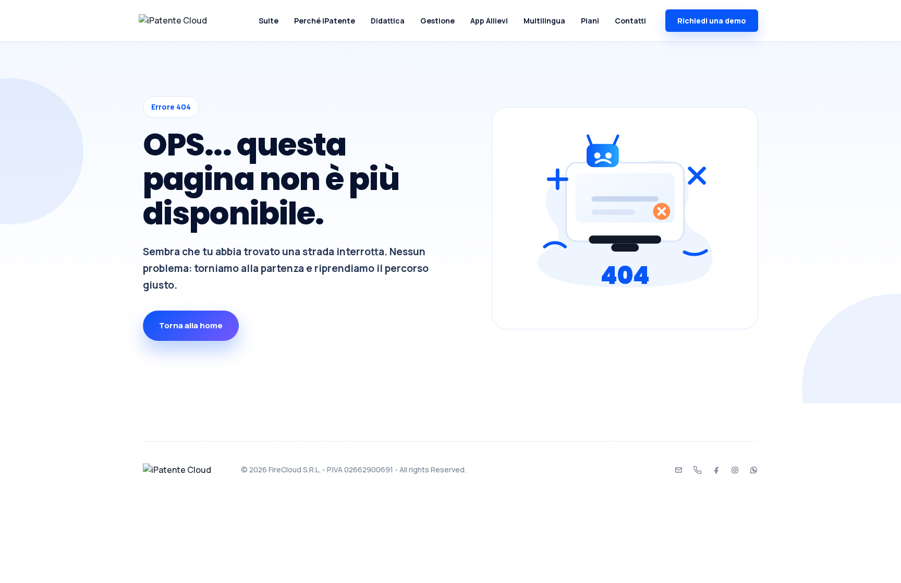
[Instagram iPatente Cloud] (734, 469)
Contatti (630, 21)
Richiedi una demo (711, 21)
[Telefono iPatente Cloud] (697, 469)
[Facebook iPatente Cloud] (716, 469)
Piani (590, 21)
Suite (268, 21)
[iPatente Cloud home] (187, 20)
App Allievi (489, 21)
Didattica (388, 21)
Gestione (437, 21)
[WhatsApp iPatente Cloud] (753, 469)
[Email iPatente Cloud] (678, 469)
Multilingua (544, 21)
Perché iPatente (324, 21)
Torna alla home (191, 325)
